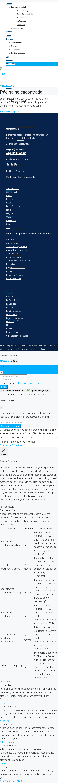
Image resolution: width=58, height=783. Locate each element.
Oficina (9, 217)
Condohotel (11, 192)
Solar (8, 224)
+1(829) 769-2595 (16, 153)
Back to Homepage (9, 111)
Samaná (20, 18)
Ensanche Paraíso (14, 275)
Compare (4, 361)
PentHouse (11, 220)
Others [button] (3, 763)
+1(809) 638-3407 (16, 149)
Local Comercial (13, 206)
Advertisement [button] (7, 742)
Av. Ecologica (12, 254)
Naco (8, 325)
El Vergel (10, 271)
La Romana (21, 21)
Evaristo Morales (13, 278)
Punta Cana (10, 64)
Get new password (10, 426)
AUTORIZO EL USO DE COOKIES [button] (41, 437)
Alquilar (9, 32)
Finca (8, 203)
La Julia (9, 307)
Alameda (10, 239)
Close (14, 361)
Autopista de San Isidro (16, 250)
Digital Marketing (25, 349)
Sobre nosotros (17, 43)
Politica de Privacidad (15, 171)
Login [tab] (8, 366)
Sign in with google (39, 390)
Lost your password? (28, 383)
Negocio (10, 213)
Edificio (9, 199)
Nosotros (9, 39)
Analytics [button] (4, 720)
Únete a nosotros (18, 53)
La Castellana (12, 300)
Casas (9, 196)
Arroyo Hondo (12, 243)
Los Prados (11, 314)
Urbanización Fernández (17, 336)
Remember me (10, 383)
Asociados (15, 50)
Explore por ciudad (18, 7)
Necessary (8, 506)
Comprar (9, 3)
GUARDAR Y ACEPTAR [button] (11, 781)
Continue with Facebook (13, 390)
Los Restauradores (14, 318)
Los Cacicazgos (13, 311)
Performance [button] (6, 703)
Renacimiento (12, 332)
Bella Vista (10, 264)
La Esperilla (11, 304)
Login (4, 386)
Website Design (7, 349)
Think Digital (40, 349)
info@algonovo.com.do (17, 159)
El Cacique (10, 268)
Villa (8, 227)
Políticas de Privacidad (11, 445)
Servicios (15, 46)
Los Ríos (10, 321)
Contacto (9, 60)
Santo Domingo (23, 11)
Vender (8, 35)
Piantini (9, 329)
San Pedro (21, 25)
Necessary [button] (5, 503)
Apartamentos (12, 188)
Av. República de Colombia (18, 261)
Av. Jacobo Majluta (14, 257)
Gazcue (9, 297)
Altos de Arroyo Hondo (16, 246)
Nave (8, 210)
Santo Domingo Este (25, 14)
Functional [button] (5, 681)
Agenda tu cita (17, 28)
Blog (7, 57)
